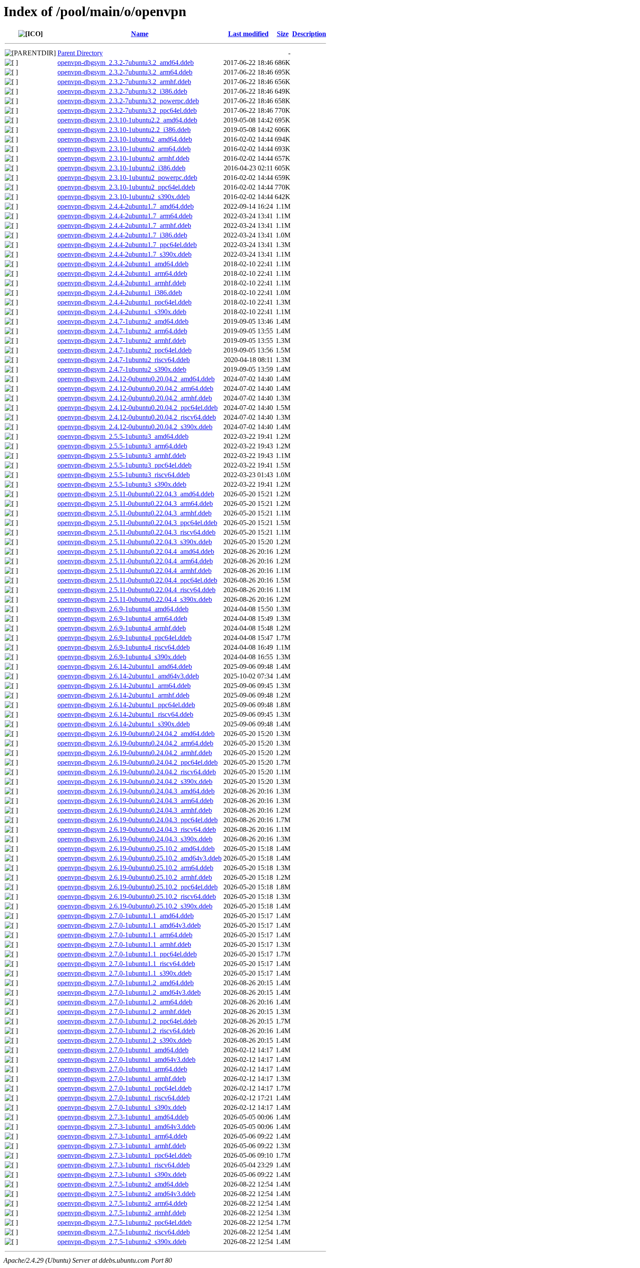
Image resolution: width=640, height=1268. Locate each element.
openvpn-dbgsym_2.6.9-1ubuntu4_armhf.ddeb (121, 628)
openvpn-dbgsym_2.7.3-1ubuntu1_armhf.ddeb (121, 1145)
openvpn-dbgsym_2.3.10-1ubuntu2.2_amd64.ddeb (127, 120)
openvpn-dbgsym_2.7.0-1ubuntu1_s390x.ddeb (121, 1107)
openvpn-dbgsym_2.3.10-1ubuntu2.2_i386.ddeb (124, 129)
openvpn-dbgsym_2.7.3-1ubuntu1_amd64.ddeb (123, 1117)
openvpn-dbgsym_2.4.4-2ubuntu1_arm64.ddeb (122, 273)
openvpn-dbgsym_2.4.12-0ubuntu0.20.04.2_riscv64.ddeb (136, 417)
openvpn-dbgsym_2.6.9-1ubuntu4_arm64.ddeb (122, 618)
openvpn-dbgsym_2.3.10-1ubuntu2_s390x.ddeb (123, 196)
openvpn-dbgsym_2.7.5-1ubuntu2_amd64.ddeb (123, 1184)
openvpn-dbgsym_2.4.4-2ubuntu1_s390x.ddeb (121, 311)
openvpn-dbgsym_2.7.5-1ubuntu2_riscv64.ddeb (123, 1232)
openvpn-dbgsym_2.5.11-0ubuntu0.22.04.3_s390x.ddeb (134, 542)
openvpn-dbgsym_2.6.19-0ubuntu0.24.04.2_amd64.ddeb (136, 733)
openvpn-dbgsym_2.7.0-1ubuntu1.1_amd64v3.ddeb (129, 925)
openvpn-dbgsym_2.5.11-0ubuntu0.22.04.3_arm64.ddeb (135, 503)
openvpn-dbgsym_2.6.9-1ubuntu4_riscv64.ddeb (123, 647)
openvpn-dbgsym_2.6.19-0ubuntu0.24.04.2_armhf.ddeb (134, 752)
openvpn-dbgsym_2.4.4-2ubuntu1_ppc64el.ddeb (124, 302)
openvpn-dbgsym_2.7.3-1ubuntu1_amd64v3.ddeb (126, 1126)
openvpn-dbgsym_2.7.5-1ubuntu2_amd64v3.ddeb (126, 1193)
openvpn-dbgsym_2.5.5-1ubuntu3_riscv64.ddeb (123, 474)
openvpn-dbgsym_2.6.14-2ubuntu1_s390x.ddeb (123, 724)
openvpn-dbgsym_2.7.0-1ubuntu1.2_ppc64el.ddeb (127, 1021)
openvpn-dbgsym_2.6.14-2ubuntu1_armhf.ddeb (123, 695)
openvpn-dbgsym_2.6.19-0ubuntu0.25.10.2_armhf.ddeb (134, 877)
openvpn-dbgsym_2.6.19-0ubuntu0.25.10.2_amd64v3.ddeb (139, 858)
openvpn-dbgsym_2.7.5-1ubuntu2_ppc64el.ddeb (124, 1222)
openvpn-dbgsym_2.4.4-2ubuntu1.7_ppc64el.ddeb (127, 244)
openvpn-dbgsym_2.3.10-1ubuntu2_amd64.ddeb (124, 139)
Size (283, 33)
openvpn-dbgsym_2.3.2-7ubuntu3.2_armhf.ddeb (124, 81)
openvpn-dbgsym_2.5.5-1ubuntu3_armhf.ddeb (121, 455)
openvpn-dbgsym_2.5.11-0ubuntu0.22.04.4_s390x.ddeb (134, 599)
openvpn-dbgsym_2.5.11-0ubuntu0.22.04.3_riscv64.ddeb (136, 532)
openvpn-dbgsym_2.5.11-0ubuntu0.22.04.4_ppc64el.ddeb (137, 580)
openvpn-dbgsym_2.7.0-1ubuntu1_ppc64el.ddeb (124, 1088)
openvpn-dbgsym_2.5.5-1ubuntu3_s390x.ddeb (121, 484)
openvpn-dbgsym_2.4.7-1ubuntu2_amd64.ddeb (123, 321)
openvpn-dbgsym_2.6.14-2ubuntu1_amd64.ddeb (124, 666)
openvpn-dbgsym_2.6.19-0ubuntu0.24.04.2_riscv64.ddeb (136, 772)
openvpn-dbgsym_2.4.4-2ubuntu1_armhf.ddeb (121, 283)
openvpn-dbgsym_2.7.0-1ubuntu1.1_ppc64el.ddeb (127, 954)
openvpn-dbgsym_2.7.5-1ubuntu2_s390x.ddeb (121, 1241)
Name (139, 33)
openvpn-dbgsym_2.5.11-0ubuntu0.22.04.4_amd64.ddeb (135, 551)
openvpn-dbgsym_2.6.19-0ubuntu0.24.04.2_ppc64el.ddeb (137, 762)
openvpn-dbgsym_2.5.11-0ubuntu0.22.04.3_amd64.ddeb (135, 494)
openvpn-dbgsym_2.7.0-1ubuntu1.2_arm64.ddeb (124, 1002)
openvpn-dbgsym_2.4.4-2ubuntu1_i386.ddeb (119, 292)
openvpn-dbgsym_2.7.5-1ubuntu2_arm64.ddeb (122, 1203)
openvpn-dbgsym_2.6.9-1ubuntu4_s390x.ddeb (121, 657)
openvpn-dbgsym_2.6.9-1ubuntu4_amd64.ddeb (123, 609)
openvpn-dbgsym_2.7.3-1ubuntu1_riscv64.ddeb (123, 1165)
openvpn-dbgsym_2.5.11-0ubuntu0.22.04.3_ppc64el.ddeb (137, 522)
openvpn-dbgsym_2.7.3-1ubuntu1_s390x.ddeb (121, 1174)
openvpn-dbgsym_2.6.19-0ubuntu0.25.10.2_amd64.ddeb (136, 848)
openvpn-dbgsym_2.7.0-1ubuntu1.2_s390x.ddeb (124, 1040)
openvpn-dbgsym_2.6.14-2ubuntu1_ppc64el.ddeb (126, 705)
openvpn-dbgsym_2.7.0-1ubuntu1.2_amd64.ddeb (125, 983)
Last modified (248, 33)
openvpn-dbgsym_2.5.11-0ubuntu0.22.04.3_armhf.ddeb (134, 513)
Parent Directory (80, 53)
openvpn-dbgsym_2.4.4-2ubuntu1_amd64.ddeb (123, 264)
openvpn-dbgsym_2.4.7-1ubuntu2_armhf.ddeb (121, 340)
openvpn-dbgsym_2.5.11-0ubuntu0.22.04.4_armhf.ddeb (134, 570)
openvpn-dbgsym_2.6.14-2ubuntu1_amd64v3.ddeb (128, 676)
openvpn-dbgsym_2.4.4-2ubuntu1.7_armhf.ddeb (124, 225)
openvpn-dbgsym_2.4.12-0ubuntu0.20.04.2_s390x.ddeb (134, 427)
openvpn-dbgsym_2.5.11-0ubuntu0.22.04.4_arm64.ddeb (135, 561)
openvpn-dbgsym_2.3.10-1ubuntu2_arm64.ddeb (124, 149)
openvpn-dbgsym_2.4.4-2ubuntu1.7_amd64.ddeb (125, 206)
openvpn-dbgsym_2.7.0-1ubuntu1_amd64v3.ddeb (126, 1059)
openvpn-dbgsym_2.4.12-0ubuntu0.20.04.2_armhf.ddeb (134, 398)
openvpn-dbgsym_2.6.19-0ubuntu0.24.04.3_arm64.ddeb (135, 800)
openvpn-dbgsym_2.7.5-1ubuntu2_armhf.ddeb (121, 1213)
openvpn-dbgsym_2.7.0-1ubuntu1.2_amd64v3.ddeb (129, 992)
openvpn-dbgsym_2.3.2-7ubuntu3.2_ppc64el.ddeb (127, 110)
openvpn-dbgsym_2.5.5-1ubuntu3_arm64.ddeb (122, 446)
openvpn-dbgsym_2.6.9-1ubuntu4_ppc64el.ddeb (124, 637)
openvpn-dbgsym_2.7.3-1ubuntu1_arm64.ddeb (122, 1136)
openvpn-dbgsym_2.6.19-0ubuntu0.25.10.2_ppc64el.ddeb (137, 887)
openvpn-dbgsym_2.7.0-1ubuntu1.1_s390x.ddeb (124, 973)
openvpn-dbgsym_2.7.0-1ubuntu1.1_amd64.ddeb (125, 915)
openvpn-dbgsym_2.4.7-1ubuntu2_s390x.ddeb (121, 369)
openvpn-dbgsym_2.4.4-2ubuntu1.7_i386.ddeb (122, 235)
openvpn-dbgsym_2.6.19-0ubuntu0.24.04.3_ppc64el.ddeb (137, 820)
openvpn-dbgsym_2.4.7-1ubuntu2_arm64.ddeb (122, 331)
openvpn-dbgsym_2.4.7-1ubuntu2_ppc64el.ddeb (124, 350)
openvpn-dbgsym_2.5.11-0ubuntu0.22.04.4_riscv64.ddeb (136, 589)
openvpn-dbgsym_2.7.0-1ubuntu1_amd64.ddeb (123, 1050)
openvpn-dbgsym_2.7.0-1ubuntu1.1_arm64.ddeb (124, 935)
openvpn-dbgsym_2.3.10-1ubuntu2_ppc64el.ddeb (126, 187)
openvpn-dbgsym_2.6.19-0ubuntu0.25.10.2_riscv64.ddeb (136, 896)
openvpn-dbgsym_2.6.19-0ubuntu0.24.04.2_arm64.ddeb (135, 743)
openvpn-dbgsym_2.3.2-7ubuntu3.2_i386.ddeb (122, 91)
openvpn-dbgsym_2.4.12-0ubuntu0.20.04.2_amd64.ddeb (136, 379)
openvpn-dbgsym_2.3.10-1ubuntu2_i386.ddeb (121, 168)
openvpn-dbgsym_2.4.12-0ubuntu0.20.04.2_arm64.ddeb (135, 388)
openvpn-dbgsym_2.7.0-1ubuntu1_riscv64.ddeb (123, 1098)
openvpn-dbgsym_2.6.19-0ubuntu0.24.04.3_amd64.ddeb (136, 791)
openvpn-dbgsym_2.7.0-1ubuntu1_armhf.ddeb (121, 1078)
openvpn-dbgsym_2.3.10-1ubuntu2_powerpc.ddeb (127, 177)
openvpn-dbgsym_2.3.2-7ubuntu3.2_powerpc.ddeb (128, 101)
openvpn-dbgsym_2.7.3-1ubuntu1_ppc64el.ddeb (124, 1155)
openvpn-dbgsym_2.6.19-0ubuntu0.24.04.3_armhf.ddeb (134, 810)
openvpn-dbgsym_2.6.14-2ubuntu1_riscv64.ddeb (125, 714)
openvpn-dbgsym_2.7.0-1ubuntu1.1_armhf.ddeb (124, 944)
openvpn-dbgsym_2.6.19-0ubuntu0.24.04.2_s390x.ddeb (134, 781)
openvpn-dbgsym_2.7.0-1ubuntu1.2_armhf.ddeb (124, 1011)
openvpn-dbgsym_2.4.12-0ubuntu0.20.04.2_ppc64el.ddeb (137, 407)
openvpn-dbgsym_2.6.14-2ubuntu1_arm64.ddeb (124, 685)
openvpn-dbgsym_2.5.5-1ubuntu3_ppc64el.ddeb (124, 465)
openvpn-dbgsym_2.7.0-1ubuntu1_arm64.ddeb (122, 1069)
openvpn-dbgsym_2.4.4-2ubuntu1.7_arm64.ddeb (124, 216)
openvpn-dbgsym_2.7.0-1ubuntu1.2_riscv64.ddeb (126, 1030)
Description (309, 33)
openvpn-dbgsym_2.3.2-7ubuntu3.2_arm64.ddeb (124, 72)
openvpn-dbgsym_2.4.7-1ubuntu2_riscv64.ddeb (123, 359)
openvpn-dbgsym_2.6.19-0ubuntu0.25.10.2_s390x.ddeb (134, 906)
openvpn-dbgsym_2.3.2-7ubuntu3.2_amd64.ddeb (125, 62)
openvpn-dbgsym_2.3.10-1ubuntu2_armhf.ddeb (123, 158)
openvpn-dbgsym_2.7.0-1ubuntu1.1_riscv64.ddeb (126, 963)
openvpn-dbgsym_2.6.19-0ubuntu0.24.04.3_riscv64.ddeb (136, 829)
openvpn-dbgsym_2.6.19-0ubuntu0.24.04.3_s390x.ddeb (134, 839)
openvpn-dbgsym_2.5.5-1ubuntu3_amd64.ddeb (123, 436)
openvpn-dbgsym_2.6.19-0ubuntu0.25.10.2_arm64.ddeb (135, 867)
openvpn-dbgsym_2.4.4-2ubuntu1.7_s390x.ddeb (124, 254)
